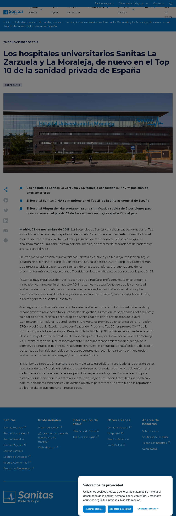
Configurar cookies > (148, 509)
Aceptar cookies (94, 509)
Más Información (130, 500)
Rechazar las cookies (120, 509)
